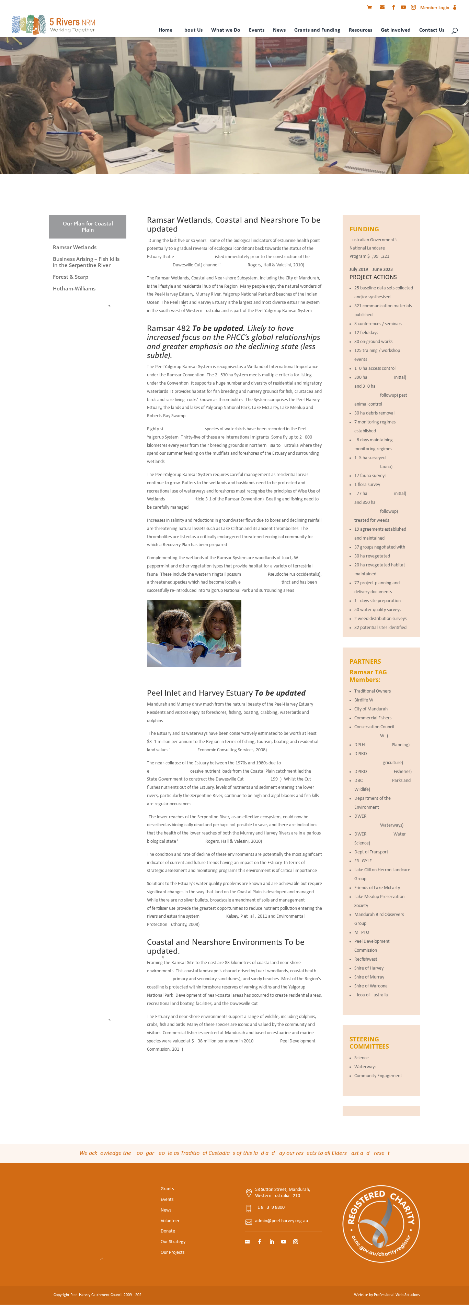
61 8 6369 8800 (270, 1207)
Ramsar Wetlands (118, 177)
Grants (167, 1189)
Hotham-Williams (351, 177)
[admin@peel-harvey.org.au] (383, 8)
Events (256, 30)
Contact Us (431, 30)
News (279, 30)
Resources (360, 30)
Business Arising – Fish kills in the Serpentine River (212, 177)
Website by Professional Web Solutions (387, 1295)
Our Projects (172, 1252)
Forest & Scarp (302, 177)
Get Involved (396, 30)
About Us (192, 30)
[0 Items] (371, 8)
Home (165, 30)
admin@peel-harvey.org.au (281, 1221)
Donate (168, 1231)
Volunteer (170, 1221)
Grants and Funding (317, 30)
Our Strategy (173, 1242)
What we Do (225, 30)
